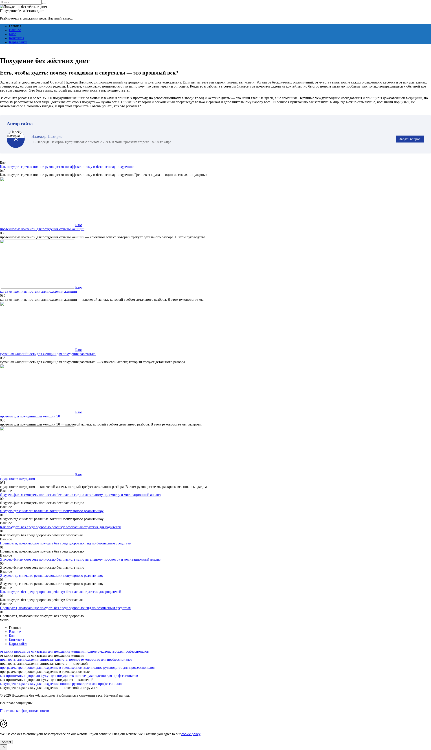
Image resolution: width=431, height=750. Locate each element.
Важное (15, 30)
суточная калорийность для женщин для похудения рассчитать (48, 354)
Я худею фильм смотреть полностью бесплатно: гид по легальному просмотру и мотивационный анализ (80, 495)
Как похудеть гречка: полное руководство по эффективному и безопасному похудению (67, 167)
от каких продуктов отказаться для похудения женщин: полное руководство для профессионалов (74, 651)
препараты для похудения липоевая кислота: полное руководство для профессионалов (66, 659)
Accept (6, 742)
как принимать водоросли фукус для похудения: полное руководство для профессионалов (69, 676)
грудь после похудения (17, 478)
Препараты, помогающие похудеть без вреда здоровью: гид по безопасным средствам (65, 543)
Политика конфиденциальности (24, 711)
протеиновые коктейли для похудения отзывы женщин (42, 229)
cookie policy (190, 734)
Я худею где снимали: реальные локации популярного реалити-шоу (51, 511)
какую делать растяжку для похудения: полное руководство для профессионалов (61, 684)
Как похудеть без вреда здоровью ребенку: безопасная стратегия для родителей (60, 527)
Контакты (16, 38)
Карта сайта (18, 42)
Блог (12, 34)
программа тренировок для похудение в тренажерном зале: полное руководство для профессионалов (77, 667)
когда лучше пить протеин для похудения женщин (38, 291)
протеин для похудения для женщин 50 (30, 416)
